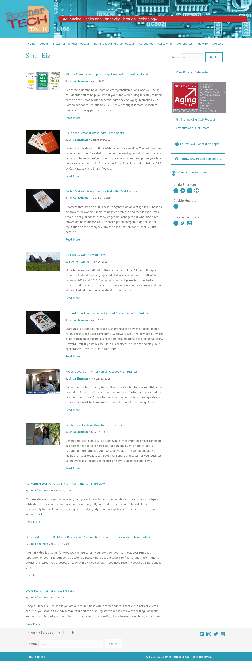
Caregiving (165, 43)
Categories (146, 43)
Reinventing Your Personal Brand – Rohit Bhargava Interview (65, 483)
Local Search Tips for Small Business (50, 590)
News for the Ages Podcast (71, 43)
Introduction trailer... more (192, 128)
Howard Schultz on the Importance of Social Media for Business (107, 313)
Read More (72, 117)
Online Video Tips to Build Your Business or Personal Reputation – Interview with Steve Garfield (88, 537)
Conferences (185, 43)
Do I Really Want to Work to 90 (85, 255)
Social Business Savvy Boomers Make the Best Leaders (101, 191)
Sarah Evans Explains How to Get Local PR (93, 425)
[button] (214, 57)
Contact (218, 43)
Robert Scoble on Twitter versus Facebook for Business (101, 372)
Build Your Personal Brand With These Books (94, 133)
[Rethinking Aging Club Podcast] (199, 97)
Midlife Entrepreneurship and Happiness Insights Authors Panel (106, 74)
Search (175, 57)
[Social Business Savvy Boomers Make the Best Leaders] (43, 200)
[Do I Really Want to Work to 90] (43, 261)
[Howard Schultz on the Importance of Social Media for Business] (43, 322)
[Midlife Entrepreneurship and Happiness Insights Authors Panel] (43, 80)
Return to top (36, 657)
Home (31, 43)
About (44, 43)
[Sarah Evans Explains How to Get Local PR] (43, 434)
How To (203, 43)
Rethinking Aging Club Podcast (114, 43)
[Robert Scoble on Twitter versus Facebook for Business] (43, 381)
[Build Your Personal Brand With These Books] (43, 142)
